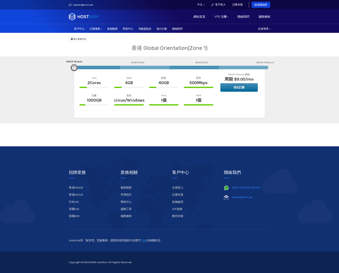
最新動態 (112, 28)
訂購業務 (95, 28)
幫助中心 (128, 28)
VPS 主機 (221, 16)
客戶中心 (79, 28)
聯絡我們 (243, 16)
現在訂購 (239, 87)
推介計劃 (162, 28)
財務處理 (177, 202)
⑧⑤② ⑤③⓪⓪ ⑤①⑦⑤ (246, 187)
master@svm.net (83, 4)
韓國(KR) (74, 216)
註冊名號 (238, 4)
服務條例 (264, 16)
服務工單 (126, 209)
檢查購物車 (260, 4)
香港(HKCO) (76, 194)
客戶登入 (220, 4)
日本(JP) (74, 202)
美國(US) (74, 209)
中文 (200, 4)
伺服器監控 (144, 28)
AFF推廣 (177, 209)
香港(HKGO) (76, 187)
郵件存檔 (177, 216)
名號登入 (177, 187)
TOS (143, 240)
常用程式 (126, 194)
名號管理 (264, 28)
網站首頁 (199, 16)
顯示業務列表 (79, 39)
